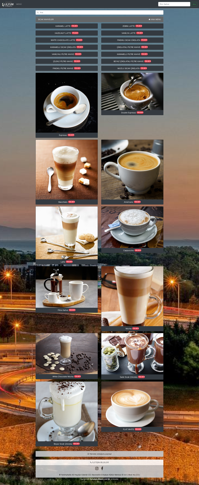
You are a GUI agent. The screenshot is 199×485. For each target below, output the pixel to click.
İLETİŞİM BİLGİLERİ (100, 462)
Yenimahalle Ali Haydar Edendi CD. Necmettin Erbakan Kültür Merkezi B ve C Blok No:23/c (100, 475)
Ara (194, 4)
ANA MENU (155, 19)
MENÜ (19, 4)
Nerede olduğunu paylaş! (100, 454)
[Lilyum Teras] (7, 4)
